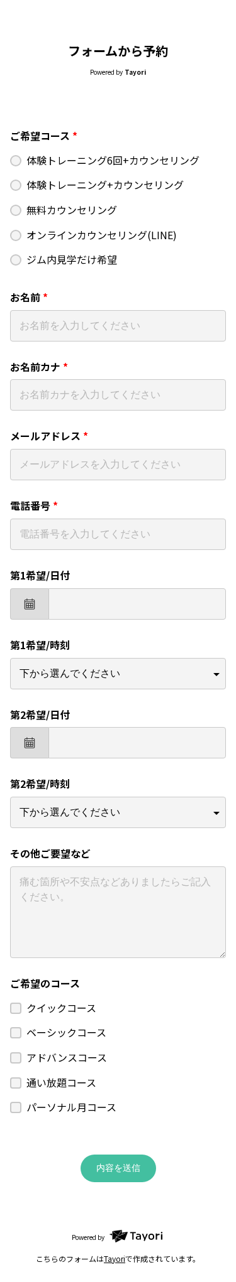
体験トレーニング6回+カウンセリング (112, 160)
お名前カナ (39, 366)
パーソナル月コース (71, 1106)
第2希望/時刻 (40, 783)
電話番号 (34, 505)
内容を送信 (118, 1168)
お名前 (29, 296)
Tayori (114, 1258)
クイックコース (61, 1007)
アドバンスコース (66, 1057)
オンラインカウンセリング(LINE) (101, 234)
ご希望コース (43, 135)
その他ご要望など (50, 853)
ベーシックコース (66, 1032)
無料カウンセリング (71, 209)
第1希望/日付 (40, 575)
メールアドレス (49, 435)
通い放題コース (61, 1082)
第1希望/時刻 (40, 644)
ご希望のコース (45, 983)
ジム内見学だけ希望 (71, 259)
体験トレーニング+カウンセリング (105, 184)
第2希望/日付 (40, 714)
